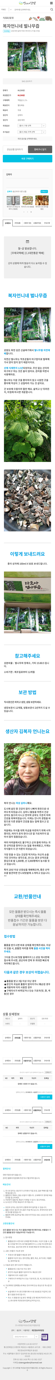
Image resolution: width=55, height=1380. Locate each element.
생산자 (18, 1330)
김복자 (9, 191)
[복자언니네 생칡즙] (27, 200)
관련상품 (17, 223)
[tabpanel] (13, 202)
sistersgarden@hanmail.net (30, 1362)
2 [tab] (27, 212)
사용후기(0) (27, 223)
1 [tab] (24, 212)
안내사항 (47, 223)
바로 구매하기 (27, 158)
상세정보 (8, 223)
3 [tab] (31, 212)
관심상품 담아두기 (15, 149)
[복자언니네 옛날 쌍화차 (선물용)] (13, 200)
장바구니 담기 (40, 149)
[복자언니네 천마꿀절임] (42, 200)
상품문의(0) (37, 223)
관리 (12, 1330)
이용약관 (26, 1330)
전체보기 (44, 191)
